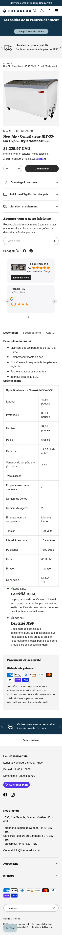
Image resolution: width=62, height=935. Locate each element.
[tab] (10, 332)
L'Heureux (15, 918)
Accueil (6, 63)
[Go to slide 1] (28, 317)
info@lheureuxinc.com (27, 850)
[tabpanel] (31, 494)
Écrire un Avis (21, 277)
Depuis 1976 (45, 2)
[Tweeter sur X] (18, 251)
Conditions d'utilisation (41, 926)
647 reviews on (35, 271)
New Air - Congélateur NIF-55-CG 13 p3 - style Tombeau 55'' (30, 66)
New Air (7, 131)
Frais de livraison (12, 153)
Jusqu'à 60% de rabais (31, 31)
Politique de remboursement (16, 923)
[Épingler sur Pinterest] (31, 251)
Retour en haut (31, 740)
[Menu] (56, 10)
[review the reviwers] (11, 299)
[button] (49, 10)
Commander (42, 168)
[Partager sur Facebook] (24, 251)
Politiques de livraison (42, 923)
